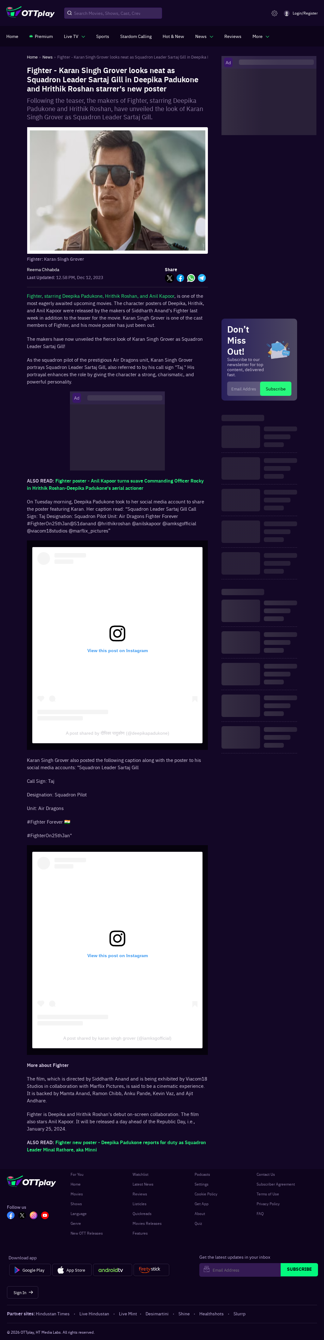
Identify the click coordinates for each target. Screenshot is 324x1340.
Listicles (139, 1203)
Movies (77, 1193)
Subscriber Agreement (276, 1184)
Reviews (140, 1193)
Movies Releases (147, 1223)
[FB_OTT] (11, 1216)
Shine (184, 1313)
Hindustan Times (53, 1313)
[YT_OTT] (45, 1216)
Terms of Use (268, 1193)
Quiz (198, 1223)
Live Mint (128, 1313)
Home (76, 1184)
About (200, 1213)
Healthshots (211, 1313)
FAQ (260, 1213)
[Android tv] (112, 1270)
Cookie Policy (206, 1193)
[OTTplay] (30, 13)
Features (140, 1233)
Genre (76, 1223)
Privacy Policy (268, 1203)
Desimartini (157, 1313)
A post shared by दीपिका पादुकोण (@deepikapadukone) (117, 733)
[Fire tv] (151, 1270)
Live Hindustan (94, 1313)
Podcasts (202, 1174)
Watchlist (140, 1174)
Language (79, 1213)
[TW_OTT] (22, 1216)
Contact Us (266, 1174)
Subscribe (276, 388)
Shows (76, 1203)
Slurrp (240, 1313)
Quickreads (142, 1213)
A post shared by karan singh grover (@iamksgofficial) (117, 1038)
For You (77, 1174)
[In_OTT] (33, 1216)
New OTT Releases (87, 1233)
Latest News (143, 1184)
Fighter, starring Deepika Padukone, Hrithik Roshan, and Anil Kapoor (100, 295)
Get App (202, 1203)
